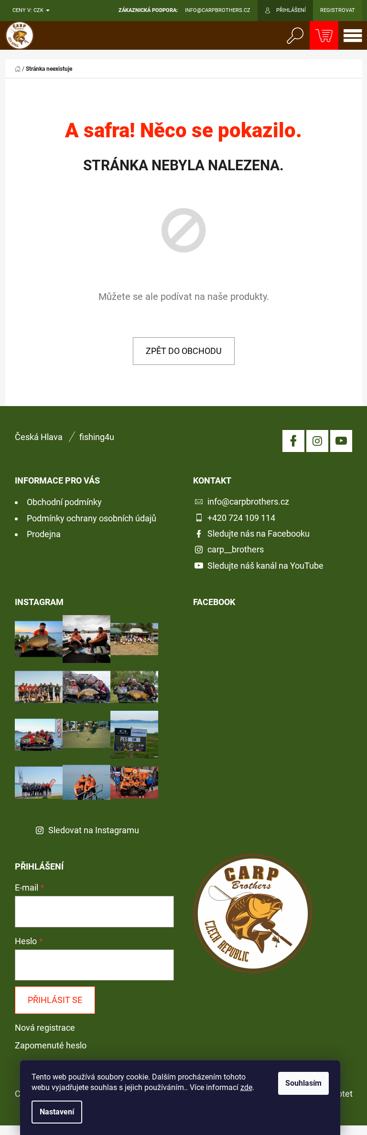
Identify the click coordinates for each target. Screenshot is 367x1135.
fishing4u (96, 437)
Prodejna (44, 534)
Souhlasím (303, 1083)
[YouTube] (341, 441)
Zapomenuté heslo (50, 1045)
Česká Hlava (39, 437)
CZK (39, 10)
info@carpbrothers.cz (248, 501)
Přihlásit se (55, 1000)
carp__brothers (235, 549)
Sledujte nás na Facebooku (258, 534)
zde (246, 1087)
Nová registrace (45, 1028)
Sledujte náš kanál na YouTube (265, 566)
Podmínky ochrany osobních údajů (91, 518)
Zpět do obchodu (184, 351)
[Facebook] (293, 441)
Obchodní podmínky (64, 502)
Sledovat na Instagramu (93, 830)
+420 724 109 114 (241, 518)
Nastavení (57, 1111)
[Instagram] (317, 441)
